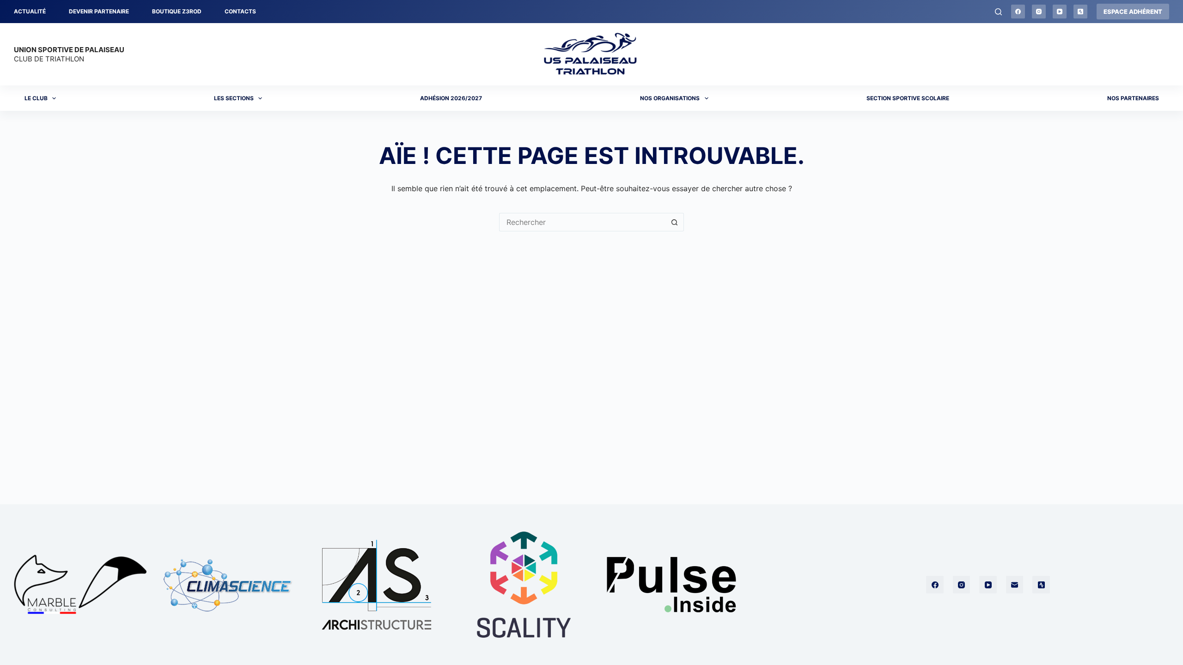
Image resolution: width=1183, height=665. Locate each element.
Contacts (240, 11)
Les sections (234, 98)
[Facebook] (1018, 11)
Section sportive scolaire (907, 98)
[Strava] (1080, 11)
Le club (36, 98)
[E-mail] (1015, 584)
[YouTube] (1060, 11)
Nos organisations (670, 98)
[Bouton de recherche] (674, 222)
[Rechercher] (998, 11)
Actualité (30, 11)
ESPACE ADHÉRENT (1133, 11)
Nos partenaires (1133, 98)
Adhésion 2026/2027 (451, 98)
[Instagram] (1039, 11)
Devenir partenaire (99, 11)
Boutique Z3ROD (176, 11)
